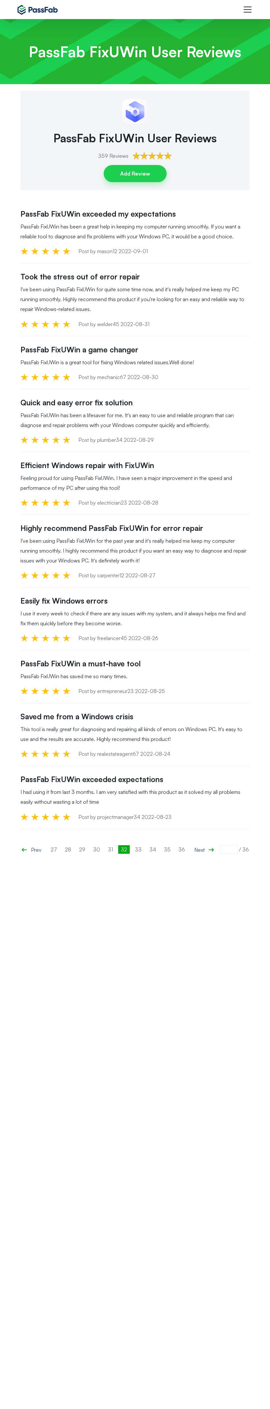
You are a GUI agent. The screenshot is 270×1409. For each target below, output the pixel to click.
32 (124, 849)
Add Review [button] (135, 173)
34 (152, 849)
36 (181, 849)
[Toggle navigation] (248, 9)
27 (54, 849)
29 (82, 849)
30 (96, 849)
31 (110, 849)
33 (138, 849)
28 (68, 849)
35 (167, 849)
